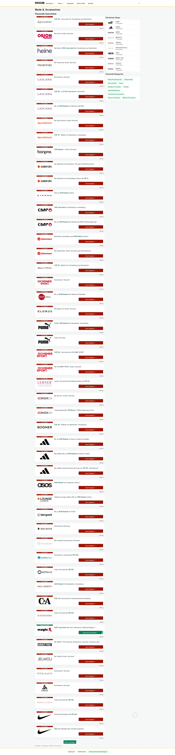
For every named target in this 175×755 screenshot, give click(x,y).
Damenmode (128, 79)
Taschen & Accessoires (116, 94)
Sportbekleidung (114, 90)
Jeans (121, 83)
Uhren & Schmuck (114, 98)
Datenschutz (82, 751)
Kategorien (70, 3)
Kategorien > (46, 745)
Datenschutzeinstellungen (98, 751)
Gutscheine (49, 3)
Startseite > (38, 745)
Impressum (71, 751)
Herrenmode (112, 83)
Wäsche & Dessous (128, 98)
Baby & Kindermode (115, 79)
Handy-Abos (81, 3)
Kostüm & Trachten (114, 87)
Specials (90, 3)
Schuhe (126, 87)
